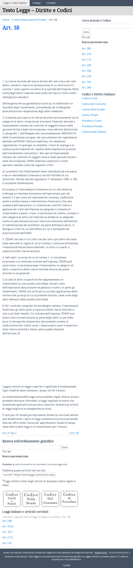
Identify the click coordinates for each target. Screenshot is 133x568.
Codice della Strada (93, 109)
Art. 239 (86, 76)
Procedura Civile (91, 120)
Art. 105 (86, 82)
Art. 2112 (7, 537)
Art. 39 (75, 433)
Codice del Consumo (94, 104)
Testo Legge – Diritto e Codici (37, 10)
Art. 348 (7, 520)
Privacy (37, 2)
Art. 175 (86, 59)
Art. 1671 (7, 532)
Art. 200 (86, 65)
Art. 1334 (7, 526)
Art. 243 (86, 70)
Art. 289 (86, 87)
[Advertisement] (29, 55)
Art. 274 (86, 54)
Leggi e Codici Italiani (15, 2)
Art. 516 (7, 543)
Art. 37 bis (8, 433)
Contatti (51, 2)
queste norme (101, 553)
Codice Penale (90, 115)
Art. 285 (86, 48)
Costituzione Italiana (94, 131)
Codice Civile (89, 98)
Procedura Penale (92, 126)
